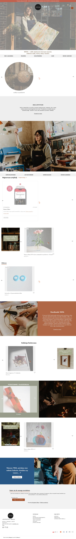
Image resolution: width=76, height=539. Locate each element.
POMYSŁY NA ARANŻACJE (65, 174)
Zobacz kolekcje (17, 477)
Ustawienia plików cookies (59, 518)
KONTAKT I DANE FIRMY (67, 55)
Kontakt (34, 516)
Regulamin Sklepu (35, 502)
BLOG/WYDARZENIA (38, 55)
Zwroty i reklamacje (36, 520)
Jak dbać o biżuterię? (37, 522)
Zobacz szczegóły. (29, 211)
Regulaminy (35, 521)
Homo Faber (6, 217)
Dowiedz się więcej (38, 113)
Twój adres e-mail (14, 497)
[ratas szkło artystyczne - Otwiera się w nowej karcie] (10, 516)
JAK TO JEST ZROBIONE (29, 174)
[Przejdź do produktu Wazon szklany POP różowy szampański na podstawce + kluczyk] (39, 240)
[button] (3, 6)
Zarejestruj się (57, 517)
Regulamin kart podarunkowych (39, 517)
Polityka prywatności (37, 518)
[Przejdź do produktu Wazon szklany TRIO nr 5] (39, 434)
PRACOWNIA (23, 55)
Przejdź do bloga (22, 177)
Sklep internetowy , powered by (11, 537)
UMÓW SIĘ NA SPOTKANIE (10, 174)
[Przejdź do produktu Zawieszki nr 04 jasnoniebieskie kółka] (19, 278)
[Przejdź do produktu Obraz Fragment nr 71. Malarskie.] (20, 358)
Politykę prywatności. (44, 502)
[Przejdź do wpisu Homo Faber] (20, 193)
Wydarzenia (6, 207)
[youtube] (7, 528)
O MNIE (52, 55)
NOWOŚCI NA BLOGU (47, 174)
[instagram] (3, 527)
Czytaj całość (6, 213)
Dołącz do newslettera (18, 499)
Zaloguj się (56, 516)
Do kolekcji (18, 414)
